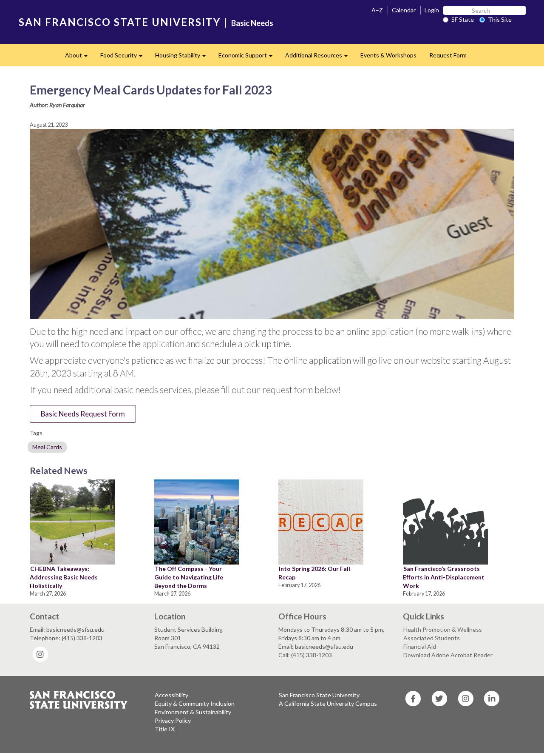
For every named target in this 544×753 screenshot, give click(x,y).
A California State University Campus (328, 703)
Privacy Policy (173, 720)
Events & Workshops (388, 55)
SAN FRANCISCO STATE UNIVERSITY (120, 22)
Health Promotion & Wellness (442, 629)
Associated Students (431, 638)
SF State (462, 19)
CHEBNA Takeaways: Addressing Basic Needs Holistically (64, 577)
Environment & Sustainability (193, 712)
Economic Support (248, 57)
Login (432, 10)
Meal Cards (47, 447)
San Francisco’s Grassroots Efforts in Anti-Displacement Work (443, 577)
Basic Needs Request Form (83, 413)
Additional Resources (319, 57)
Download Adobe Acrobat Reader (448, 655)
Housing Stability (183, 57)
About (79, 57)
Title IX (165, 729)
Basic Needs (252, 23)
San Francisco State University (319, 695)
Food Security (124, 57)
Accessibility (171, 695)
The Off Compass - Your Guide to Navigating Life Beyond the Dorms (188, 577)
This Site (500, 19)
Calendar (404, 10)
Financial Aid (419, 646)
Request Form (448, 55)
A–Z (377, 10)
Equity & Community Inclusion (195, 703)
